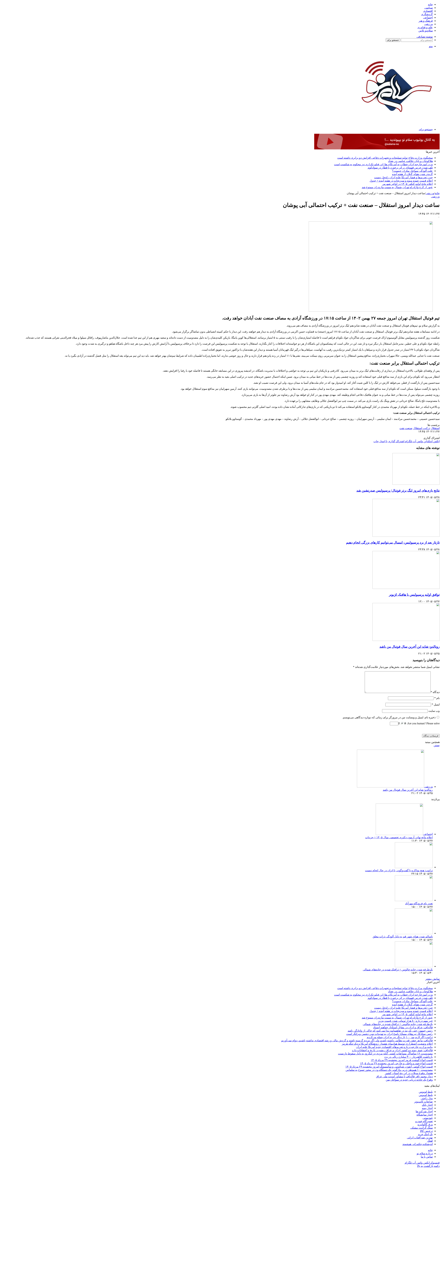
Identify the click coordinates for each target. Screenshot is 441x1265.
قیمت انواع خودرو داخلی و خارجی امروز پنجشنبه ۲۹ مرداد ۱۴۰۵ (396, 1063)
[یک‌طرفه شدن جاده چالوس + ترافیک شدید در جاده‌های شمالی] (414, 966)
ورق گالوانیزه (425, 1124)
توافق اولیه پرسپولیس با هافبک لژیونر (414, 594)
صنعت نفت (405, 428)
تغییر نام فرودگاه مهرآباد (419, 903)
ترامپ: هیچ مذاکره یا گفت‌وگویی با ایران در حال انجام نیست (399, 870)
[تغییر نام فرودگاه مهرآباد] (414, 900)
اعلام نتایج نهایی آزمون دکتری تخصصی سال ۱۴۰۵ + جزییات (399, 837)
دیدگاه (435, 692)
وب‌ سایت (434, 710)
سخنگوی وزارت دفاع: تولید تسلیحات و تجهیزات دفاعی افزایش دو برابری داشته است (385, 157)
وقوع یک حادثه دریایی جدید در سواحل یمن (409, 1079)
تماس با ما (427, 1156)
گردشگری (427, 14)
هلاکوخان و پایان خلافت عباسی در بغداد (410, 161)
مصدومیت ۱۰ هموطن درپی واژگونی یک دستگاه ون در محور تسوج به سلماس (389, 1069)
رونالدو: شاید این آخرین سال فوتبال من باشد (410, 646)
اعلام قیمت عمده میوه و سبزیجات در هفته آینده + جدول (401, 180)
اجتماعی (428, 17)
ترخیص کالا (426, 1131)
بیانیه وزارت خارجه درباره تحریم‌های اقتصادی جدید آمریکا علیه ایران (394, 1047)
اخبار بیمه (427, 1108)
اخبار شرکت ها (424, 1111)
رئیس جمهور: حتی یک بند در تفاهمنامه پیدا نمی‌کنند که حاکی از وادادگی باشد (390, 1030)
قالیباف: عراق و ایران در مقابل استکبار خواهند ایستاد (403, 1027)
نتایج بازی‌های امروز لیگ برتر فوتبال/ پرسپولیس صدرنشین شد (398, 490)
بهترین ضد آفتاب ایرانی (420, 1137)
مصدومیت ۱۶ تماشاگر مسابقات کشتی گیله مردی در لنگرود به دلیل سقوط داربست (385, 1053)
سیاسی (428, 7)
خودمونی (428, 1117)
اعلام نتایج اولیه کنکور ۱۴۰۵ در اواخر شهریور (407, 183)
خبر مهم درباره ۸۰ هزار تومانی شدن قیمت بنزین (405, 1020)
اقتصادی (428, 10)
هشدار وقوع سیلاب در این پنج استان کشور (409, 1073)
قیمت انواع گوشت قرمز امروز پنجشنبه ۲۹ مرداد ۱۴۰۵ (402, 1060)
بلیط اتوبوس (426, 1091)
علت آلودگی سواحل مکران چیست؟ (412, 170)
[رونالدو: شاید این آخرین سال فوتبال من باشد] (406, 639)
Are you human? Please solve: (423, 723)
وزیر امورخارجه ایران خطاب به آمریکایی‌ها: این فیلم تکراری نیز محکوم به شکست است (383, 164)
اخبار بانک (427, 1104)
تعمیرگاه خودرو (424, 1121)
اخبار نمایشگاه (425, 1114)
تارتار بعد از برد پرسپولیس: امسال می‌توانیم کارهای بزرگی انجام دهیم (393, 542)
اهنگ (430, 1140)
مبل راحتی (427, 1098)
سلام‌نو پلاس (425, 30)
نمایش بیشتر (432, 978)
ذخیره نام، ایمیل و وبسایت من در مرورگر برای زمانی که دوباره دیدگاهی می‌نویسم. (388, 717)
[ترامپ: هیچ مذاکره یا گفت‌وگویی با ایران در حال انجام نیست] (414, 867)
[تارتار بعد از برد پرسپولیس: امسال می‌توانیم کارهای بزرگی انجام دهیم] (406, 535)
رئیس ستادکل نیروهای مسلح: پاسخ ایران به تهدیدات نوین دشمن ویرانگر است (389, 1033)
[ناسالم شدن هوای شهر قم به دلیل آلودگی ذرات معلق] (414, 933)
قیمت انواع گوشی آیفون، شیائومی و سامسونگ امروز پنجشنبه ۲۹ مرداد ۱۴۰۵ (389, 1066)
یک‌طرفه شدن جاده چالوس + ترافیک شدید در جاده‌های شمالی (398, 969)
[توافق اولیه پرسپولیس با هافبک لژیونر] (406, 587)
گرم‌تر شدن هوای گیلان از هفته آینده (412, 174)
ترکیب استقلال (421, 428)
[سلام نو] (396, 120)
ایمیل (436, 704)
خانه (430, 4)
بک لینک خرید (425, 1134)
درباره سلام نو (425, 1153)
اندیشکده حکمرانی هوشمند (417, 1144)
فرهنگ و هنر (426, 20)
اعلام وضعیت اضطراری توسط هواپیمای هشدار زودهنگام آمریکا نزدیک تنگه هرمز (387, 1043)
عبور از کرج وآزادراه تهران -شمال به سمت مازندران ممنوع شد (397, 187)
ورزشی (428, 24)
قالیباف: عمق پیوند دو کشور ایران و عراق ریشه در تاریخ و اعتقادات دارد (392, 1050)
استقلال (435, 428)
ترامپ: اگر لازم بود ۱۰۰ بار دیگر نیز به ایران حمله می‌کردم (400, 1037)
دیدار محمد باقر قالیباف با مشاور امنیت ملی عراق (404, 1076)
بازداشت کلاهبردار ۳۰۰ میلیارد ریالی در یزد (408, 1056)
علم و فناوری (425, 27)
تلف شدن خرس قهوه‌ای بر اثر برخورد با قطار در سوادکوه (400, 167)
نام (437, 698)
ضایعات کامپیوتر (423, 1101)
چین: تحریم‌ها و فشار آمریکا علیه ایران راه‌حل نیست (403, 177)
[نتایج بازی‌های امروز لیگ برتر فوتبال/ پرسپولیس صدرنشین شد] (416, 483)
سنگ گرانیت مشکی (421, 1127)
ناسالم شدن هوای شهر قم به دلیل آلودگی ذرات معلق (403, 936)
